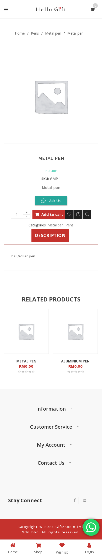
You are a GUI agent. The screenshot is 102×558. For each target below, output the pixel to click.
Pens (35, 33)
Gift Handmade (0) (20, 20)
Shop (38, 552)
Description (50, 235)
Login (89, 552)
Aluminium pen (75, 361)
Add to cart (52, 214)
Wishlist (62, 552)
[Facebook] (74, 500)
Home (20, 33)
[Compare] (78, 214)
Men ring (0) (55, 20)
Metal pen (53, 33)
